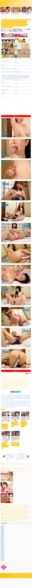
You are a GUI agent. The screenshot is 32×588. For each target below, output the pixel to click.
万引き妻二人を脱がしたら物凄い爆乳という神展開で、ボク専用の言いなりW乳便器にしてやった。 (15, 438)
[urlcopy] (21, 392)
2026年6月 (2, 527)
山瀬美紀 (25, 402)
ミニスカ (18, 379)
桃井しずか (13, 398)
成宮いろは (7, 398)
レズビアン (26, 379)
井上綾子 (28, 397)
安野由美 (10, 397)
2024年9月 (2, 546)
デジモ (2, 379)
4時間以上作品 (8, 71)
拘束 (25, 513)
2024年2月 (2, 552)
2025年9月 (2, 535)
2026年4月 (2, 529)
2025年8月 (2, 536)
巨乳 (16, 513)
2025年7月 (2, 537)
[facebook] (13, 392)
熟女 (14, 71)
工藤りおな (7, 397)
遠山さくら (13, 386)
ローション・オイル (4, 381)
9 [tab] (19, 15)
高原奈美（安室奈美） (4, 388)
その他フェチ (21, 71)
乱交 (19, 381)
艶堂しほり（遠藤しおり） (23, 397)
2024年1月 (2, 553)
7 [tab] (17, 15)
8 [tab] (18, 15)
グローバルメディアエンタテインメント (7, 85)
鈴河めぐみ (10, 402)
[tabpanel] (5, 11)
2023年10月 (2, 556)
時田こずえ (4, 397)
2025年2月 (2, 541)
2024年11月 (2, 544)
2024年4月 (2, 550)
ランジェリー (22, 379)
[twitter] (11, 392)
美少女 (2, 386)
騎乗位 (24, 386)
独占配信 (12, 71)
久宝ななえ (11, 403)
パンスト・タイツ (13, 379)
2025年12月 (2, 532)
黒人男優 (10, 388)
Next (31, 10)
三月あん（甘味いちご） (11, 381)
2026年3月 (2, 530)
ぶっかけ (14, 506)
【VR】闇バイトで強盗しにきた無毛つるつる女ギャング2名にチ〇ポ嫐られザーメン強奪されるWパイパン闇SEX (6, 438)
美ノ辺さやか (16, 397)
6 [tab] (16, 15)
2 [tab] (13, 15)
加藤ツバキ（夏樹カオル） (5, 399)
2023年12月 (2, 554)
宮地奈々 (7, 513)
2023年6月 (2, 559)
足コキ (10, 386)
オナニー (25, 71)
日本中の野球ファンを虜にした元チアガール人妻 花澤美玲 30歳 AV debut (25, 418)
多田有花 (16, 398)
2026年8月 (2, 525)
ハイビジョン (3, 71)
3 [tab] (14, 15)
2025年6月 (2, 538)
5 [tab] (15, 15)
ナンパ (5, 379)
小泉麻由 (11, 513)
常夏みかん (21, 513)
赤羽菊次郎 (3, 82)
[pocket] (15, 392)
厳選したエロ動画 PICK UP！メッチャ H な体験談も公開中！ (16, 574)
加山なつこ (19, 402)
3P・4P (3, 506)
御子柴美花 (19, 398)
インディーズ (20, 506)
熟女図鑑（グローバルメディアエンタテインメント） (23, 404)
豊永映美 (5, 403)
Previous (1, 10)
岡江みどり (27, 402)
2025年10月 (2, 534)
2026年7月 (2, 526)
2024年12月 (2, 543)
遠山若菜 (17, 386)
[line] (19, 392)
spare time (16, 4)
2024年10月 (2, 545)
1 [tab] (12, 15)
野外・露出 (21, 386)
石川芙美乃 (4, 398)
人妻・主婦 (17, 71)
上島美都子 (25, 398)
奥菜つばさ (26, 381)
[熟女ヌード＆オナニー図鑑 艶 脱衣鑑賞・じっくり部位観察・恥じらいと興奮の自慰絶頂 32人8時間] (17, 392)
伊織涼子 (19, 397)
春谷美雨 (4, 402)
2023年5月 (2, 560)
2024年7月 (2, 548)
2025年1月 (2, 542)
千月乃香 (22, 381)
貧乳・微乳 (6, 386)
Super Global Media (5, 89)
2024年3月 (2, 551)
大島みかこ (10, 398)
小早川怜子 (14, 403)
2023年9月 (2, 557)
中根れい (16, 381)
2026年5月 (2, 528)
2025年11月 (2, 533)
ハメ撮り (9, 379)
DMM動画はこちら (16, 116)
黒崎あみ (13, 388)
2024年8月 (2, 547)
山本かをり (13, 402)
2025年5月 (2, 539)
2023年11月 (2, 555)
